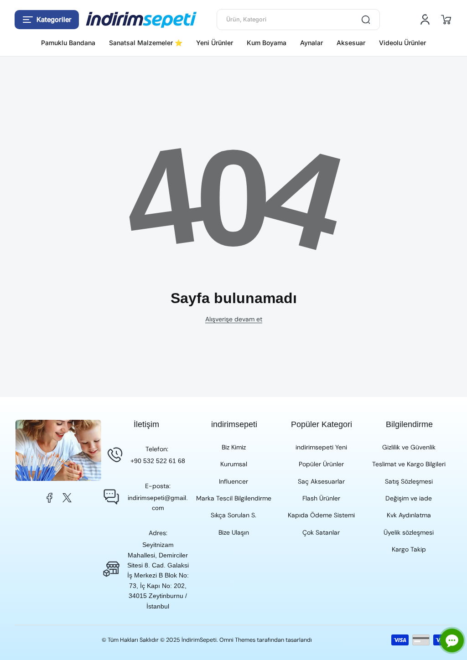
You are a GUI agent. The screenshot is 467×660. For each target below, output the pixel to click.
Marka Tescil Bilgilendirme (233, 498)
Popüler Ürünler (321, 464)
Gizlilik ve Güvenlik (409, 447)
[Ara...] (365, 19)
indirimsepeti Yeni (321, 447)
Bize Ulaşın (233, 532)
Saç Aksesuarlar (321, 481)
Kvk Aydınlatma (409, 515)
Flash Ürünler (321, 498)
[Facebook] (49, 497)
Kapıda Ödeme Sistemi (321, 515)
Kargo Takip (409, 549)
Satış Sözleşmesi (409, 481)
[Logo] (141, 19)
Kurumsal (233, 464)
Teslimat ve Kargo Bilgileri (409, 464)
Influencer (233, 481)
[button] (47, 19)
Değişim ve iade (408, 498)
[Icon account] (425, 19)
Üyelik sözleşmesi (409, 532)
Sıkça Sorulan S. (233, 515)
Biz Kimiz (234, 447)
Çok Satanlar (321, 532)
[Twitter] (67, 497)
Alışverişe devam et (233, 319)
